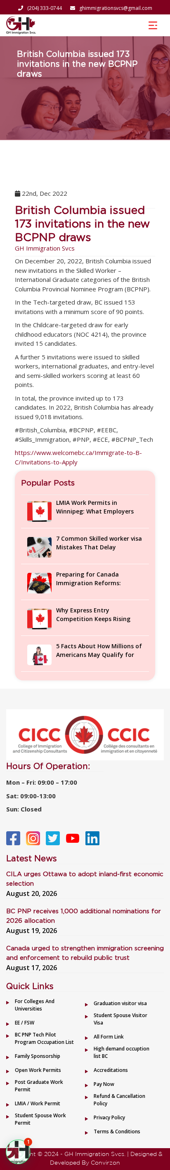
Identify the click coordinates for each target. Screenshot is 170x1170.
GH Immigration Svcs (45, 248)
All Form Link (109, 1036)
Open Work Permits (38, 1070)
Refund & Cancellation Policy (119, 1100)
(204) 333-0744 (44, 8)
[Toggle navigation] (153, 25)
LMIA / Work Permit (37, 1103)
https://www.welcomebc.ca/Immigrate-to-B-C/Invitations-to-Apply (78, 457)
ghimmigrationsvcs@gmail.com (115, 8)
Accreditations (111, 1070)
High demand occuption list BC (121, 1052)
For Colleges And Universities (34, 1005)
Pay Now (104, 1084)
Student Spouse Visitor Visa (120, 1019)
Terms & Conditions (117, 1131)
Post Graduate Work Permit (39, 1086)
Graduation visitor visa (120, 1003)
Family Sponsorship (37, 1056)
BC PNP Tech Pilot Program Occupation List (44, 1038)
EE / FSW (24, 1022)
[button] (18, 1152)
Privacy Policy (109, 1117)
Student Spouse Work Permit (40, 1119)
